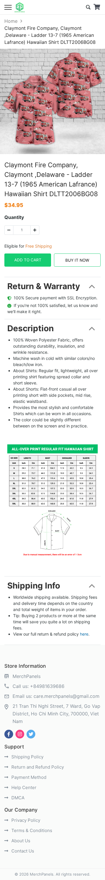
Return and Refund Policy (37, 767)
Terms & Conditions (31, 830)
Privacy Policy (25, 820)
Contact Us (22, 851)
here (84, 633)
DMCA (17, 797)
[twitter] (31, 734)
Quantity (14, 217)
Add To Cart (27, 260)
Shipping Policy (26, 757)
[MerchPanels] (20, 7)
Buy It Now (77, 260)
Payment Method (28, 777)
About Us (20, 840)
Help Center (23, 787)
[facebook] (8, 734)
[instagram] (19, 734)
